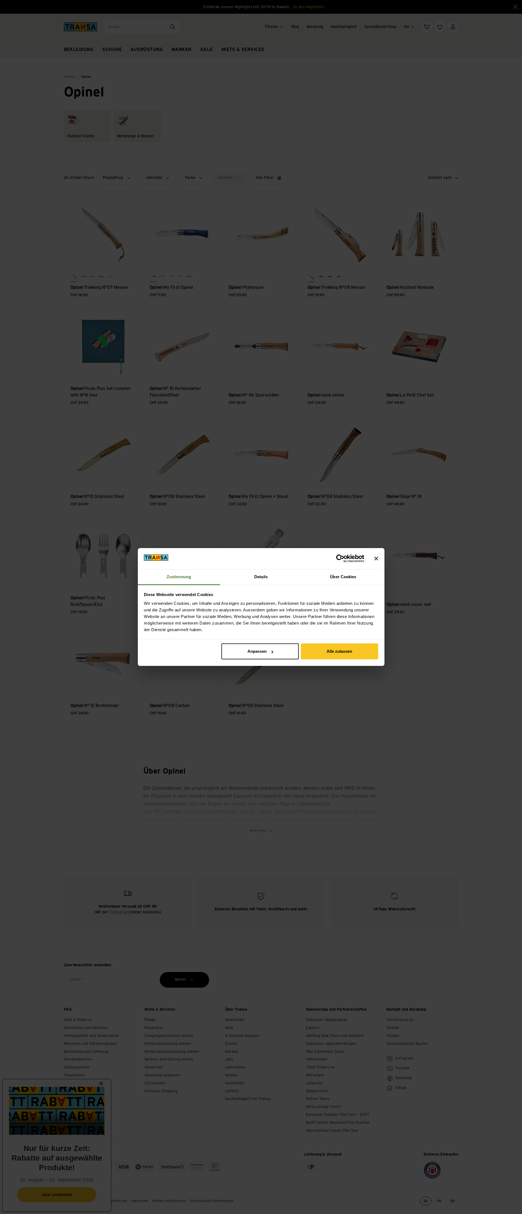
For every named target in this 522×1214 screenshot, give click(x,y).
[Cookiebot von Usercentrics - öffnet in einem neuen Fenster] (340, 558)
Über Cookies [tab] (343, 576)
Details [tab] (261, 576)
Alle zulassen (339, 651)
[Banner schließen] (376, 558)
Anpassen (257, 651)
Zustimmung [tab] (179, 576)
